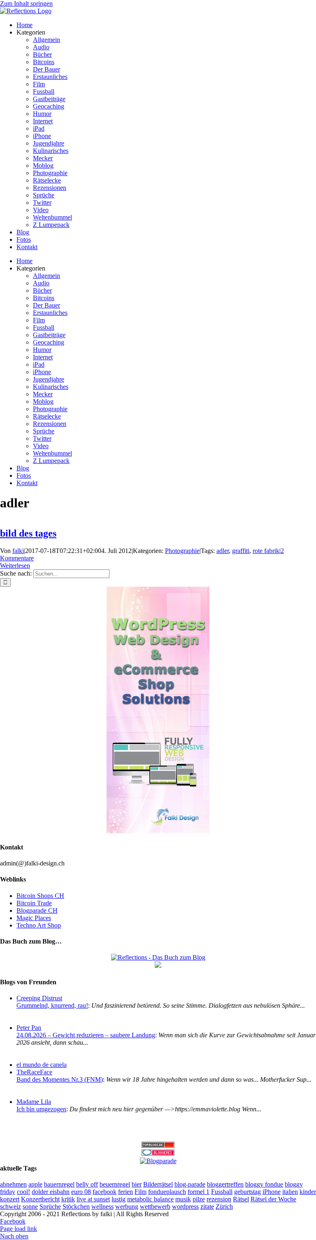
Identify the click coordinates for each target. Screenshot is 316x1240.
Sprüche (50, 1206)
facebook (104, 1191)
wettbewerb (155, 1206)
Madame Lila (33, 1101)
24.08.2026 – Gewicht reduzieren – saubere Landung (85, 1035)
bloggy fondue (264, 1184)
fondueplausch (167, 1191)
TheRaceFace (34, 1072)
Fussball (221, 1191)
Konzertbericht (40, 1199)
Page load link (18, 1228)
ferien (125, 1191)
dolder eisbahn (51, 1191)
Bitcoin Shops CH (40, 895)
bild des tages (28, 533)
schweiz (10, 1206)
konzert (9, 1199)
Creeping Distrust (39, 998)
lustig (118, 1199)
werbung (126, 1206)
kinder (308, 1191)
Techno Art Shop (38, 925)
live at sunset (93, 1199)
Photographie (182, 550)
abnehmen (13, 1184)
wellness (102, 1206)
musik (183, 1199)
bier (137, 1184)
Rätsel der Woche (273, 1199)
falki (18, 550)
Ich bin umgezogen (41, 1109)
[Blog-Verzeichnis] (158, 1153)
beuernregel (115, 1184)
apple (35, 1184)
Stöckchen (76, 1206)
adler (222, 550)
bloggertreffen (225, 1184)
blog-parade (189, 1184)
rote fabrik (266, 550)
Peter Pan (28, 1027)
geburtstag (247, 1191)
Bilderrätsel (158, 1184)
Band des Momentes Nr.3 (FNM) (59, 1079)
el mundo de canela (41, 1064)
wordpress (185, 1206)
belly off (87, 1184)
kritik (68, 1199)
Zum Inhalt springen (26, 3)
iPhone (272, 1191)
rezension (219, 1199)
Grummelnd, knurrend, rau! (52, 1005)
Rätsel (241, 1199)
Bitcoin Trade (34, 903)
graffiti (240, 550)
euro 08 (81, 1191)
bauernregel (59, 1184)
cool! (23, 1191)
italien (290, 1191)
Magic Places (33, 917)
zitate (207, 1206)
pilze (199, 1199)
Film (140, 1191)
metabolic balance (150, 1199)
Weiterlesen (15, 565)
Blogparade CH (37, 910)
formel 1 (198, 1191)
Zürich (224, 1206)
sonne (30, 1206)
